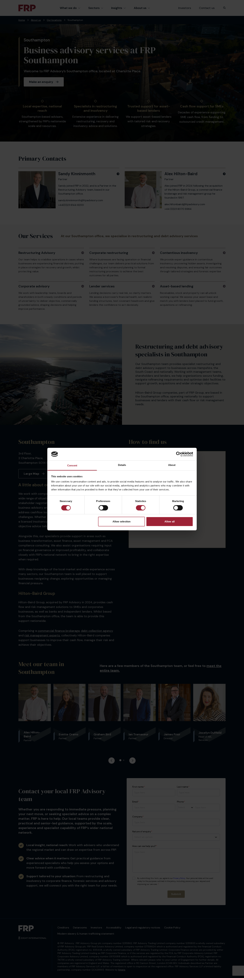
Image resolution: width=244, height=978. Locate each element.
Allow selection (122, 521)
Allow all (169, 521)
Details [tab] (122, 465)
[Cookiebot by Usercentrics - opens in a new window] (178, 454)
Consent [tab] (72, 465)
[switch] (103, 507)
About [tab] (171, 465)
